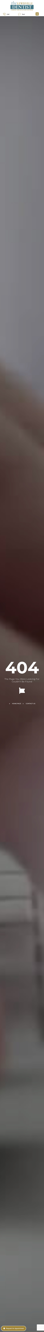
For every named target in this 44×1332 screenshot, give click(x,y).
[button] (37, 13)
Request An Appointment (15, 1328)
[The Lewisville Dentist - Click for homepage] (22, 6)
